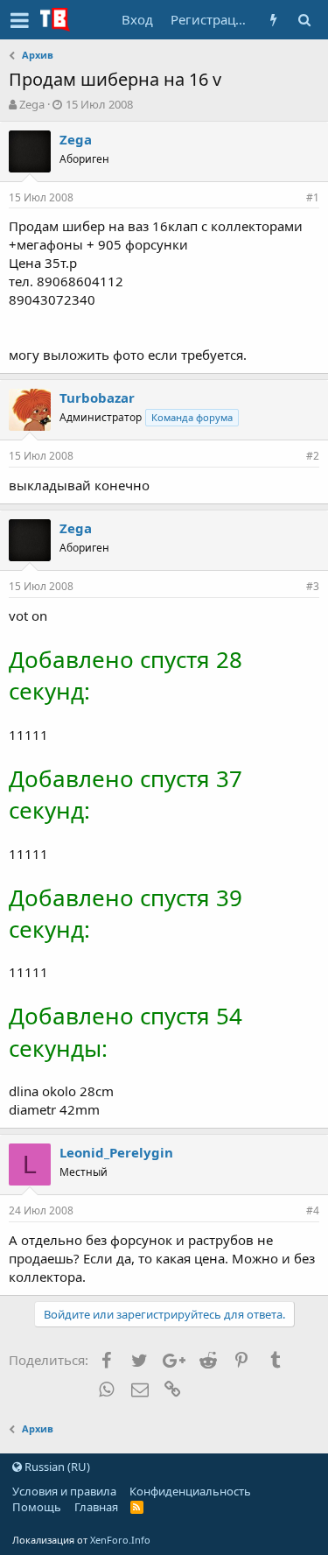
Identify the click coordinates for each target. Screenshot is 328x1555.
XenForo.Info (120, 1539)
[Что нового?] (273, 20)
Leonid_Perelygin (116, 1152)
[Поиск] (304, 20)
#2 (312, 455)
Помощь (36, 1507)
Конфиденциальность (190, 1491)
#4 (312, 1210)
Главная (96, 1507)
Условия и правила (64, 1491)
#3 (312, 586)
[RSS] (137, 1506)
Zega (32, 104)
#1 (312, 197)
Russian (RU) (56, 1466)
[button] (19, 20)
